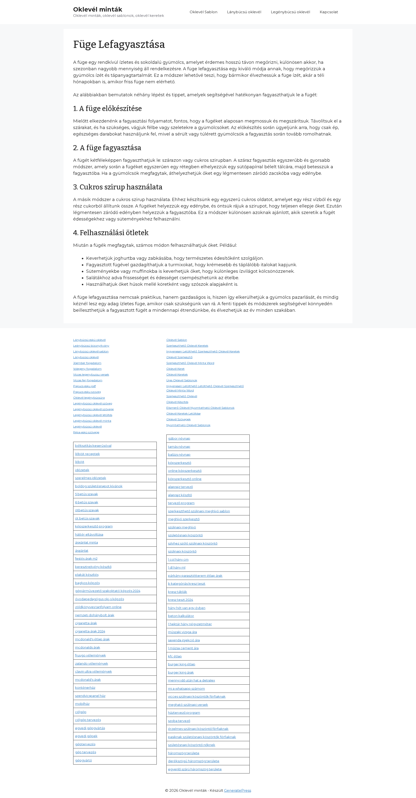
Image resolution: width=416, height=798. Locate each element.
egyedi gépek (86, 736)
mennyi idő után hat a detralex (191, 680)
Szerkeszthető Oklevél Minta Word (190, 363)
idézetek (82, 470)
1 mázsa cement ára (183, 648)
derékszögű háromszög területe (193, 761)
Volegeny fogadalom (87, 368)
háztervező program (184, 712)
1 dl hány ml (176, 567)
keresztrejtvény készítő (93, 567)
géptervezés (85, 744)
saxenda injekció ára (184, 640)
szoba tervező (179, 721)
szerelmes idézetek (90, 478)
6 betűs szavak (86, 502)
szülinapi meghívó (182, 527)
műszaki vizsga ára (182, 632)
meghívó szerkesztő (184, 519)
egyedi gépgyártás (90, 728)
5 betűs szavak (86, 494)
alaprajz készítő (180, 495)
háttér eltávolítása (89, 534)
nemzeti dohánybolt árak (94, 615)
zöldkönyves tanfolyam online (98, 607)
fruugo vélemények (90, 655)
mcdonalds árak (87, 647)
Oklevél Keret (175, 368)
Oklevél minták (97, 9)
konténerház (85, 687)
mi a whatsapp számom (186, 688)
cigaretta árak (86, 623)
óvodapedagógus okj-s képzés (99, 599)
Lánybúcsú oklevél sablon (91, 351)
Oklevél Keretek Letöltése (183, 413)
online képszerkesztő (185, 471)
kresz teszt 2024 (180, 600)
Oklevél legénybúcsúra (89, 397)
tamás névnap (179, 446)
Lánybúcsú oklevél (244, 12)
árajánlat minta (86, 542)
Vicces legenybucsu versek (91, 374)
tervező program (181, 503)
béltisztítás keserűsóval (93, 446)
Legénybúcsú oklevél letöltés (92, 415)
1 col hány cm (178, 559)
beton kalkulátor (181, 616)
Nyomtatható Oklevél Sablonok (188, 425)
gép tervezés (85, 752)
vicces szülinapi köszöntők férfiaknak (197, 696)
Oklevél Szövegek (178, 419)
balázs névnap (179, 454)
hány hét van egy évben (186, 608)
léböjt (79, 462)
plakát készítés (86, 575)
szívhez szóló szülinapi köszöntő (192, 543)
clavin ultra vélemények (93, 671)
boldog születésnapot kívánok (99, 486)
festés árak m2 (86, 558)
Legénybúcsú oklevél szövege (93, 409)
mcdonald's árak (88, 679)
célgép (80, 712)
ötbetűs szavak (87, 510)
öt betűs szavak (87, 518)
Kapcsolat (329, 12)
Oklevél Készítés (177, 402)
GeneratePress (237, 790)
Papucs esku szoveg (87, 392)
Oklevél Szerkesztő (179, 357)
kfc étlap (175, 656)
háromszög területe (183, 753)
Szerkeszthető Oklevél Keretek (187, 345)
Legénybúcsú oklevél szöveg (92, 403)
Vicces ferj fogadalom (87, 380)
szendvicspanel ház (90, 696)
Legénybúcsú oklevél (290, 12)
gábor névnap (179, 438)
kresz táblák (177, 592)
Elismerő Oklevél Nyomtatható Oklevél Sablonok (200, 407)
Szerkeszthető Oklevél (181, 396)
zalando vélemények (91, 663)
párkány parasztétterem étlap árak (195, 575)
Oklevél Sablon (203, 12)
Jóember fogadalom (87, 363)
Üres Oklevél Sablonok (181, 380)
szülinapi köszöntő (182, 551)
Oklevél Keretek (177, 374)
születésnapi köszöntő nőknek (191, 745)
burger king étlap (181, 664)
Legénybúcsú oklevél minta (92, 420)
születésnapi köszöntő (185, 535)
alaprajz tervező (180, 487)
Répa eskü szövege (86, 432)
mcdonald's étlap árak (92, 639)
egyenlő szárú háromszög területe (195, 769)
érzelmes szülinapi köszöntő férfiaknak (198, 729)
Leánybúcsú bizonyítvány (91, 345)
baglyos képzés (87, 583)
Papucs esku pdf (84, 386)
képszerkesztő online (185, 479)
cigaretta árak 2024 (90, 631)
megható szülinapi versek (188, 705)
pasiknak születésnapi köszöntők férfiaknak (202, 737)
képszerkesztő (179, 463)
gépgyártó (83, 760)
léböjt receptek (87, 454)
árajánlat (81, 550)
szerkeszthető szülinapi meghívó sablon (199, 511)
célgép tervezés (88, 720)
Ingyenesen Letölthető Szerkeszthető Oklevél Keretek (203, 351)
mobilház (82, 704)
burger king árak (181, 672)
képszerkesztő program (94, 526)
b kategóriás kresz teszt (186, 583)
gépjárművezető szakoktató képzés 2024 (107, 591)
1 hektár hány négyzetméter (190, 624)
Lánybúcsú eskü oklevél (89, 340)
